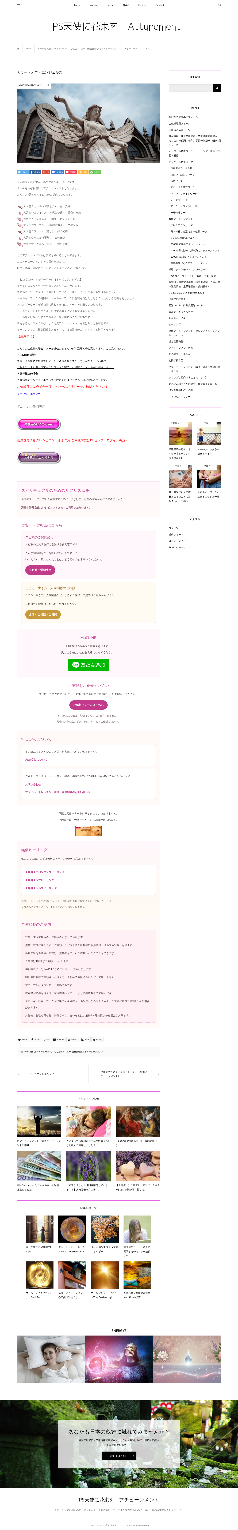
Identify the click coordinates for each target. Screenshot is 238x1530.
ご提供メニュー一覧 (180, 129)
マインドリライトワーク (184, 193)
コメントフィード (178, 540)
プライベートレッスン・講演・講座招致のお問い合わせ (58, 792)
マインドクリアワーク (183, 187)
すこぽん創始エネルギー (184, 237)
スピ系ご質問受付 (40, 569)
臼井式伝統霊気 (177, 299)
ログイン (173, 528)
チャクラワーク (179, 199)
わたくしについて (36, 759)
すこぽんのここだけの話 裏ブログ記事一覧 (193, 383)
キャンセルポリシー (29, 393)
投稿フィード (176, 534)
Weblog (94, 5)
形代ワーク (177, 181)
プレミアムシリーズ (182, 225)
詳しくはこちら (119, 1456)
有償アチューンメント (181, 218)
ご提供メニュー (63, 1051)
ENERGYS (119, 1330)
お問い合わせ (33, 784)
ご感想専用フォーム (180, 123)
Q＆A (126, 5)
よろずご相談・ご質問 (43, 614)
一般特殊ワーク (179, 212)
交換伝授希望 (176, 360)
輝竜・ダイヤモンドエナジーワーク (188, 269)
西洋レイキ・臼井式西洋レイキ (186, 305)
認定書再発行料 (177, 341)
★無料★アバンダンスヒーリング (44, 872)
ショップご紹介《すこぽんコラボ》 (188, 377)
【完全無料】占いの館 (181, 390)
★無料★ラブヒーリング (39, 880)
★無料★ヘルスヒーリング (41, 888)
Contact (159, 5)
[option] (51, 1359)
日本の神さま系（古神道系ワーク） (190, 231)
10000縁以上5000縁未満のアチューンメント (195, 250)
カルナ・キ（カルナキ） (182, 311)
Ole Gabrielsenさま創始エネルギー (188, 293)
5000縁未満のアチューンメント (188, 244)
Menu (77, 5)
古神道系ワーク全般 (182, 168)
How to (142, 5)
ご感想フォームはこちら (88, 704)
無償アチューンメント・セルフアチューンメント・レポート (194, 333)
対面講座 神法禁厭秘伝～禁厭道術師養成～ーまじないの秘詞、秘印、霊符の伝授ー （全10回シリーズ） (195, 140)
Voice (111, 5)
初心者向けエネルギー (181, 354)
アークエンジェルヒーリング (186, 206)
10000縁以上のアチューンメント (39, 1051)
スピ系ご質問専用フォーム (183, 117)
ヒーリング (175, 324)
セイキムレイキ (177, 318)
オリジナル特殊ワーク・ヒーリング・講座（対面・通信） (194, 153)
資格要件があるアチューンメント (87, 1051)
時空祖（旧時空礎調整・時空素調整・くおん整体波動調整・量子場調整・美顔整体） (194, 284)
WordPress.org (177, 547)
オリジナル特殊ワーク (181, 162)
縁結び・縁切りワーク (183, 174)
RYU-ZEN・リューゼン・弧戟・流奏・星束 (192, 275)
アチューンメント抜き (181, 347)
